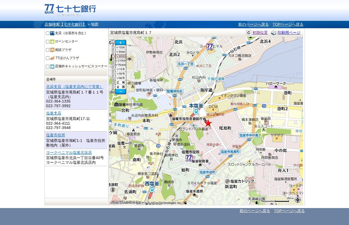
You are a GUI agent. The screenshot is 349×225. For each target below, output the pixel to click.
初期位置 (260, 32)
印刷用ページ (289, 32)
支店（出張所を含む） (71, 33)
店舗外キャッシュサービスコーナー (80, 66)
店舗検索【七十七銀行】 (65, 24)
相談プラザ (62, 50)
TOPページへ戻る (288, 24)
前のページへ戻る (253, 24)
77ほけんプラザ (67, 58)
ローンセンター (66, 41)
